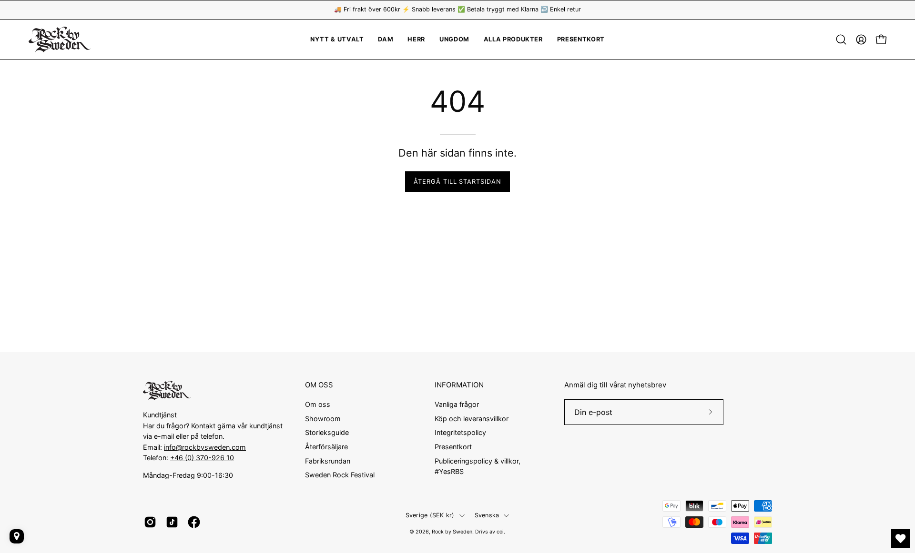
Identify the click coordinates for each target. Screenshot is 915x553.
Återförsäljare (326, 447)
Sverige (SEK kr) (430, 515)
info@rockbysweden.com (205, 447)
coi (500, 532)
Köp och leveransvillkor (471, 418)
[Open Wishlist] (900, 538)
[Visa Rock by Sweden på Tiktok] (172, 522)
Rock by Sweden (452, 532)
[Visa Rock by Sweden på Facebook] (194, 522)
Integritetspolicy (460, 432)
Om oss (317, 404)
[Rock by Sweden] (60, 39)
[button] (454, 39)
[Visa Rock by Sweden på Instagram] (150, 522)
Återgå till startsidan (457, 181)
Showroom (323, 418)
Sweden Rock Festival (340, 475)
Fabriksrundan (327, 460)
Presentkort (453, 447)
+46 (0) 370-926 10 (202, 458)
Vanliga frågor (457, 404)
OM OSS (319, 385)
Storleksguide (327, 432)
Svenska (487, 515)
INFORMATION (459, 385)
